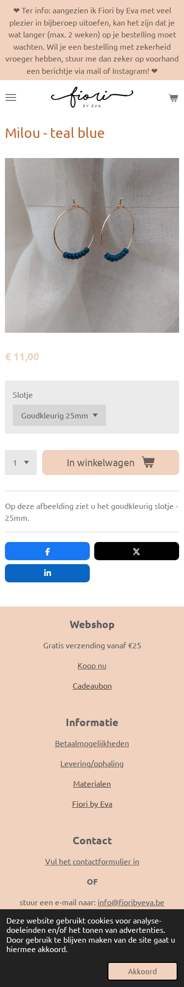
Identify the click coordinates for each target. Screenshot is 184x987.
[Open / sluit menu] (11, 97)
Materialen (92, 783)
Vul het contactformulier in (92, 861)
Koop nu (92, 665)
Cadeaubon (92, 685)
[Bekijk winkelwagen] (173, 97)
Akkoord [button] (142, 971)
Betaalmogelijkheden (92, 743)
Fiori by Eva (92, 803)
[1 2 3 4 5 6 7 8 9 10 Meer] (21, 462)
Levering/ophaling (92, 763)
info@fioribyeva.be (131, 902)
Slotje (23, 394)
